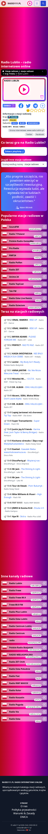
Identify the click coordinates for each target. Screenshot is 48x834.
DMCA (24, 817)
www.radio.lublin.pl (35, 130)
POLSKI (13, 120)
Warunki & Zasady (24, 813)
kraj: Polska (10, 74)
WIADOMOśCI (33, 123)
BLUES (22, 123)
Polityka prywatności (24, 809)
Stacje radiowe (11, 71)
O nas (24, 806)
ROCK (14, 123)
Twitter (29, 134)
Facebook (40, 134)
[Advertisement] (24, 31)
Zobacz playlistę (13, 151)
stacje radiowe (27, 71)
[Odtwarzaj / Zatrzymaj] (30, 3)
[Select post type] (33, 164)
